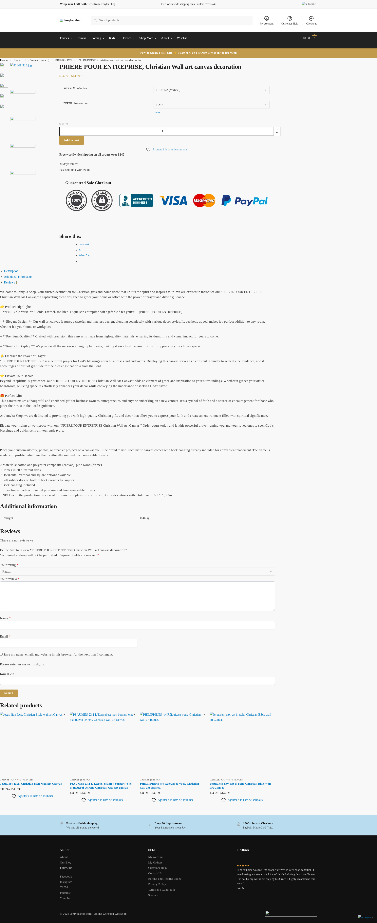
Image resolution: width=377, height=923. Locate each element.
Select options (32, 806)
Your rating (9, 565)
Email (5, 636)
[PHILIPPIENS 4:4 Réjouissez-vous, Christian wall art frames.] (172, 744)
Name (5, 618)
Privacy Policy (157, 884)
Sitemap (153, 895)
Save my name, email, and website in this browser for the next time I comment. (58, 654)
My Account (266, 23)
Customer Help (289, 23)
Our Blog (65, 862)
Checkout (311, 23)
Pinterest (65, 892)
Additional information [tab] (18, 276)
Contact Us (155, 873)
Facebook (66, 876)
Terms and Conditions (161, 889)
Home (4, 60)
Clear (157, 112)
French (18, 60)
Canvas (4, 779)
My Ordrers (155, 862)
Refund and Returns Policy (164, 878)
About (64, 857)
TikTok (64, 887)
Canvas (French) (38, 60)
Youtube (65, 898)
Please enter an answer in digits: (22, 664)
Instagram (66, 881)
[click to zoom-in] (22, 75)
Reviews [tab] (10, 282)
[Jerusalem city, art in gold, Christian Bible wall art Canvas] (242, 744)
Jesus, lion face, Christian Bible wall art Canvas (31, 783)
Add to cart (71, 140)
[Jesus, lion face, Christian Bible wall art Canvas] (32, 744)
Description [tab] (11, 271)
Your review (10, 579)
